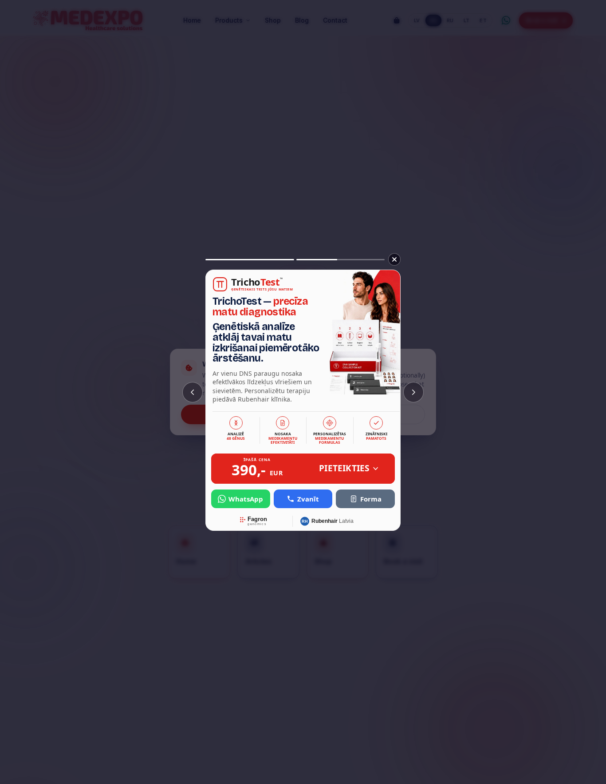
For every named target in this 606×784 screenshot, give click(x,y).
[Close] (394, 259)
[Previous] (192, 392)
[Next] (413, 392)
